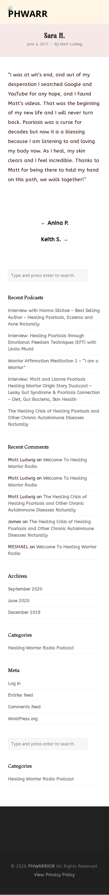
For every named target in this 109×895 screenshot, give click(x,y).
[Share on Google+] (31, 202)
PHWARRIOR (41, 866)
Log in (14, 683)
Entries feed (20, 695)
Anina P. (54, 223)
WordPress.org (23, 718)
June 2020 (18, 600)
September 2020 (25, 589)
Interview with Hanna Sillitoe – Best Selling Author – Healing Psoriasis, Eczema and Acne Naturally (54, 317)
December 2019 (24, 612)
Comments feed (24, 706)
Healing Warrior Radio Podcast (41, 647)
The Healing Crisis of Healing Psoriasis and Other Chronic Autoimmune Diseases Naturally (53, 418)
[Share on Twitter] (20, 202)
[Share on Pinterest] (51, 202)
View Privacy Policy (54, 874)
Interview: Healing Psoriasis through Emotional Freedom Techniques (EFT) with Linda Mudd (52, 342)
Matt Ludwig (71, 44)
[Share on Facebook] (10, 202)
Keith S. (54, 239)
